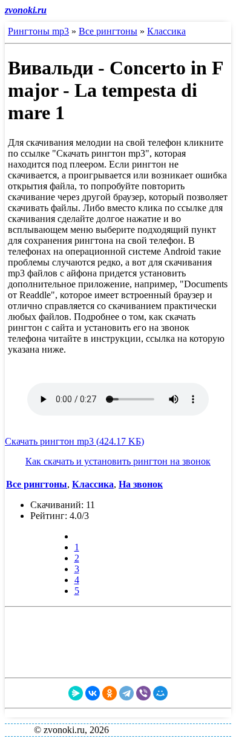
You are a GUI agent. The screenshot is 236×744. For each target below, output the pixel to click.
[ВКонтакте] (92, 693)
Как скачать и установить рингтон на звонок (118, 461)
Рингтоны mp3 (38, 31)
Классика (166, 31)
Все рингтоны (108, 31)
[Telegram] (126, 693)
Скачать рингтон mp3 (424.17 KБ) (74, 441)
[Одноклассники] (109, 693)
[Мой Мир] (160, 693)
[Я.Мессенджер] (75, 693)
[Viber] (143, 693)
